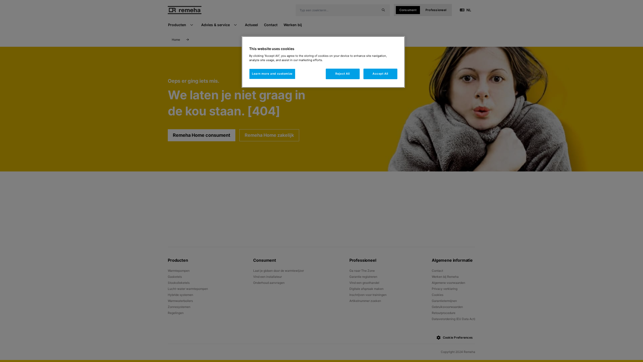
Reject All (342, 73)
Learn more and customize (272, 73)
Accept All (380, 73)
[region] (323, 62)
